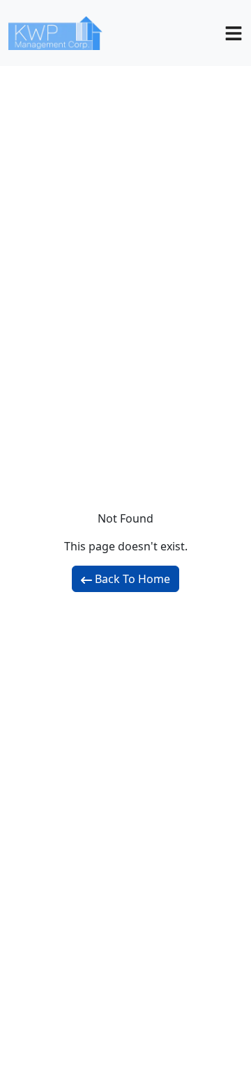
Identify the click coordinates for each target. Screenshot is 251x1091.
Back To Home (131, 578)
